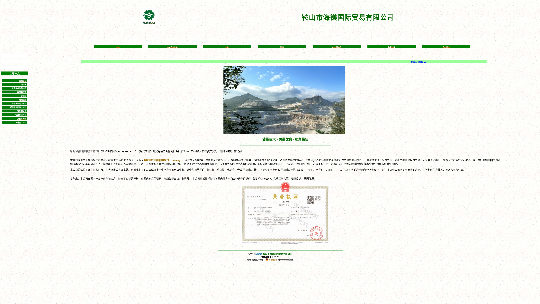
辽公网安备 (273, 260)
